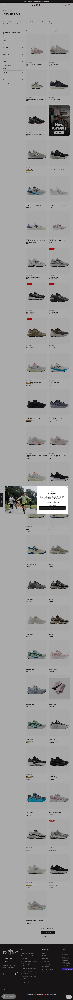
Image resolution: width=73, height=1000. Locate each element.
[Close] (67, 487)
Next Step (52, 508)
